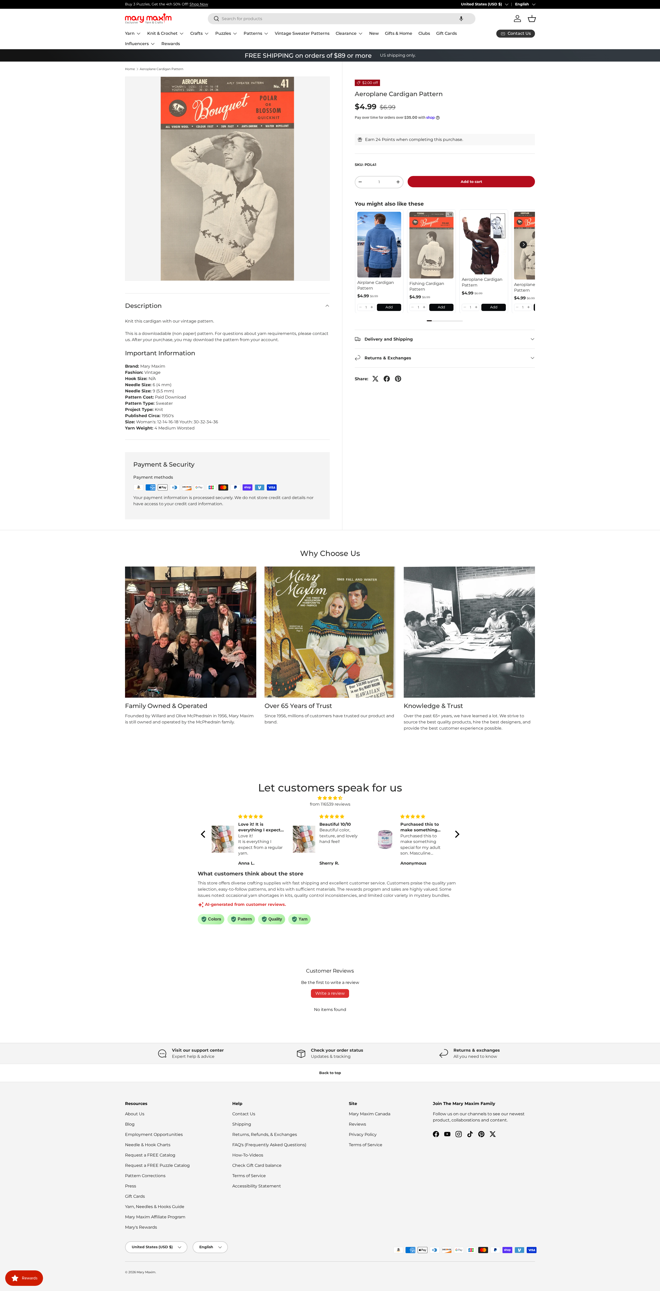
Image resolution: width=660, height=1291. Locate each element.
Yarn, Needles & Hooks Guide (154, 1206)
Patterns (253, 33)
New (374, 33)
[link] (379, 245)
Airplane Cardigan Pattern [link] (375, 285)
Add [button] (389, 307)
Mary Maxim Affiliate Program (155, 1216)
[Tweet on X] (375, 378)
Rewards (170, 43)
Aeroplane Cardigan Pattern (161, 69)
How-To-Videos (247, 1155)
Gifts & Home (398, 33)
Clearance (346, 33)
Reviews (357, 1124)
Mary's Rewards (141, 1227)
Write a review (330, 993)
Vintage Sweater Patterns (302, 33)
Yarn (130, 33)
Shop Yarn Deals (182, 4)
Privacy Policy (363, 1134)
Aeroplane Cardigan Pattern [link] (482, 282)
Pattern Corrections (145, 1175)
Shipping (241, 1124)
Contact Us (243, 1113)
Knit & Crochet (162, 33)
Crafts (196, 33)
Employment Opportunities (154, 1134)
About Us (134, 1113)
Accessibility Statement (256, 1186)
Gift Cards (446, 33)
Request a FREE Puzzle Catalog (157, 1165)
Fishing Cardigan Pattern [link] (426, 286)
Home (130, 69)
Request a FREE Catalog (150, 1155)
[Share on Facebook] (386, 378)
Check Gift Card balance (257, 1165)
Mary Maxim (146, 1272)
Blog (130, 1124)
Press (130, 1186)
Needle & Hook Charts (147, 1144)
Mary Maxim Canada (369, 1113)
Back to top (330, 1072)
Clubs (424, 33)
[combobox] (341, 18)
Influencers (137, 43)
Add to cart (471, 181)
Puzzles (223, 33)
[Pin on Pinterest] (398, 378)
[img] (330, 798)
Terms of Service (249, 1175)
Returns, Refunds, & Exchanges (264, 1134)
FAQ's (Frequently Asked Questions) (269, 1144)
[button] (461, 18)
